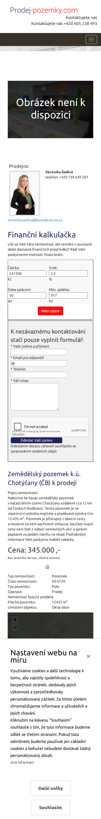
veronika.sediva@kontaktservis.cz (35, 220)
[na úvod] (43, 10)
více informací (22, 762)
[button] (15, 620)
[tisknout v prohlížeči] (47, 566)
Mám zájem (50, 311)
